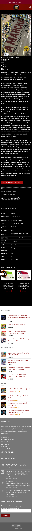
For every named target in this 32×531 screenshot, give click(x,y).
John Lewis (22, 233)
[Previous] (1, 288)
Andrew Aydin (14, 233)
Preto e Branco (15, 245)
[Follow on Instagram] (6, 452)
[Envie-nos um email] (9, 452)
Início (3, 57)
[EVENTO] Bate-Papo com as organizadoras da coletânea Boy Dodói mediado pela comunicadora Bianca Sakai (18, 483)
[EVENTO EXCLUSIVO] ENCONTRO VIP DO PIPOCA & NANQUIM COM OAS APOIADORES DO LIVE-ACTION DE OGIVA (18, 473)
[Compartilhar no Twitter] (9, 198)
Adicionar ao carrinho (12, 182)
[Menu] (2, 7)
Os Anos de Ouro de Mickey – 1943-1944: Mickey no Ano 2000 (23, 285)
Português (14, 248)
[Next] (31, 288)
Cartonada (14, 241)
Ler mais (8, 291)
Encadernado (14, 238)
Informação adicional (8, 208)
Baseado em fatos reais (9, 194)
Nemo (17, 57)
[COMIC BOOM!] (16, 7)
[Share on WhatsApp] (2, 198)
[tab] (16, 208)
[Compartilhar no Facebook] (6, 198)
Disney (11, 281)
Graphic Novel (14, 227)
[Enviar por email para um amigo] (12, 198)
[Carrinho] (29, 7)
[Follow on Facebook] (2, 452)
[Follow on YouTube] (12, 452)
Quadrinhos (10, 57)
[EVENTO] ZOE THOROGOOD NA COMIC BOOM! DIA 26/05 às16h (16, 464)
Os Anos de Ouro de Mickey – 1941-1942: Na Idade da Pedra (8, 285)
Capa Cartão (22, 238)
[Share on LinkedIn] (18, 198)
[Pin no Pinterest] (15, 198)
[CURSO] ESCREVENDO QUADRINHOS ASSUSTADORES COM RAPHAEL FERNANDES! (18, 492)
